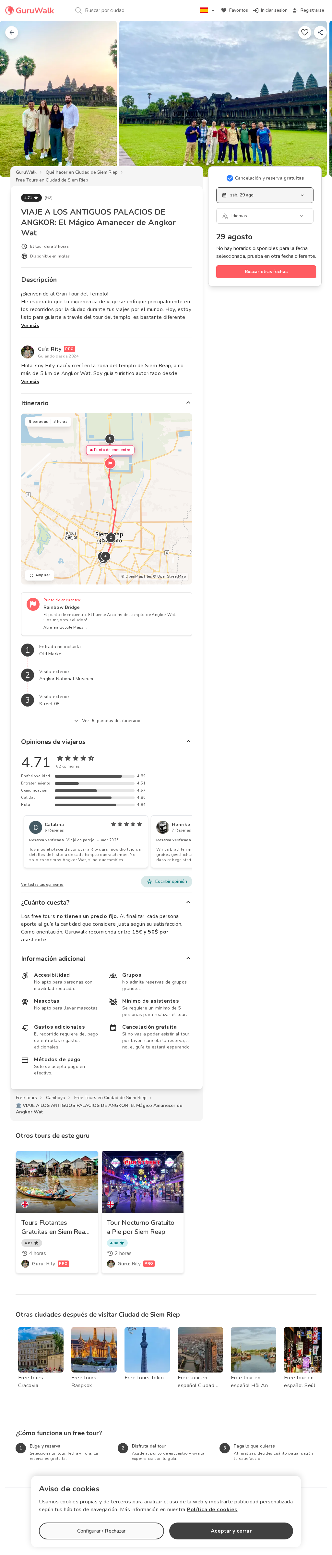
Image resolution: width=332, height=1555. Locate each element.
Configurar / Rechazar (101, 1531)
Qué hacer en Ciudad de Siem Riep (82, 172)
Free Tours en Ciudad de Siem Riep (52, 180)
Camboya (55, 1098)
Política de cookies (212, 1509)
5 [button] (110, 438)
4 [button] (105, 556)
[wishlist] (304, 32)
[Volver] (11, 32)
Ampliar (42, 575)
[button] (110, 463)
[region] (106, 498)
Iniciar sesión (274, 10)
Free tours (26, 1098)
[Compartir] (320, 32)
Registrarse (312, 10)
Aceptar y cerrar (231, 1531)
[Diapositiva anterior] (15, 99)
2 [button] (111, 537)
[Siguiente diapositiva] (316, 99)
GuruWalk (26, 172)
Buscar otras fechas (266, 272)
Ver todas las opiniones (42, 884)
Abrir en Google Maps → (65, 627)
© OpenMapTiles (136, 576)
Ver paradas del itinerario (111, 721)
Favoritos (238, 10)
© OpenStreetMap (169, 576)
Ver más (30, 325)
